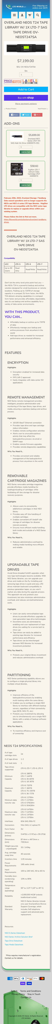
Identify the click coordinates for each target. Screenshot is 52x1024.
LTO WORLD (26, 1018)
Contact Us (26, 997)
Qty (26, 71)
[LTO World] (14, 7)
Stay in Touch (33, 994)
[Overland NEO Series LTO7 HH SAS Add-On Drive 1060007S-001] (16, 140)
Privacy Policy (18, 994)
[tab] (26, 746)
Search (14, 991)
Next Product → (43, 109)
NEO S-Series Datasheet (15, 933)
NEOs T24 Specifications (23, 746)
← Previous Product (10, 109)
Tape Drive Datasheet (13, 941)
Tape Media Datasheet (14, 944)
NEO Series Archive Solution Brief (19, 937)
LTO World (25, 1016)
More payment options (26, 103)
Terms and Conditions (30, 991)
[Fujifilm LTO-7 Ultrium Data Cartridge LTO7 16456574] (17, 174)
